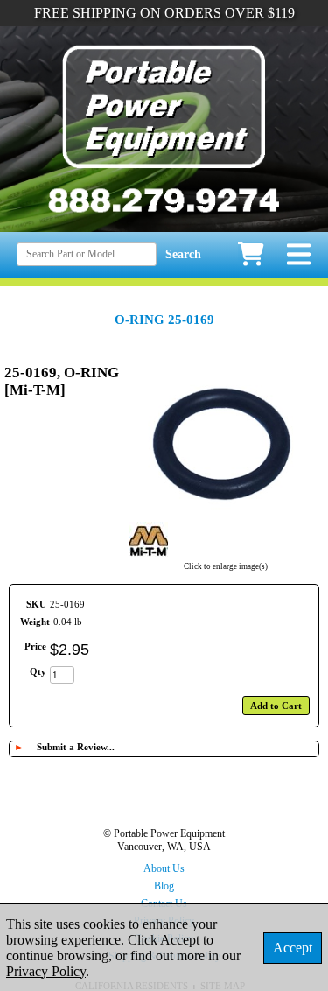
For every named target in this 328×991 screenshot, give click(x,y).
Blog (164, 886)
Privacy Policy (46, 971)
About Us (164, 868)
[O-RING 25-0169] (226, 513)
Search (183, 254)
